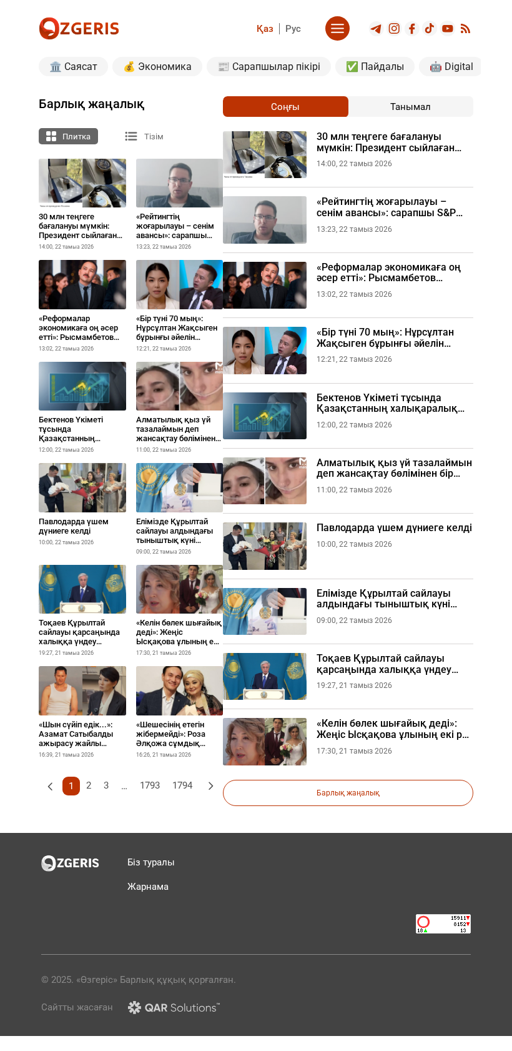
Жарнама (148, 886)
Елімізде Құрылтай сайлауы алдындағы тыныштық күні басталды (384, 599)
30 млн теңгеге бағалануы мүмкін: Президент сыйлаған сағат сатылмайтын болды (386, 142)
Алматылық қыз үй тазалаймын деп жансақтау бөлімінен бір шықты (394, 468)
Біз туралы (151, 862)
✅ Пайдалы (375, 66)
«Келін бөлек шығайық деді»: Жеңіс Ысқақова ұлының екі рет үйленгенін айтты (395, 729)
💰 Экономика (157, 66)
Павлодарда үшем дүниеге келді (394, 528)
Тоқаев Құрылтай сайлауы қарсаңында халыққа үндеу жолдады (384, 664)
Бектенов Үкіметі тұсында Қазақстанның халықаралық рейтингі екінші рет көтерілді (387, 403)
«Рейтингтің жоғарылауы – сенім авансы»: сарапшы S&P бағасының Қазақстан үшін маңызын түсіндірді (386, 207)
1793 (150, 785)
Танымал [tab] (410, 106)
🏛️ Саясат (73, 66)
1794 (182, 785)
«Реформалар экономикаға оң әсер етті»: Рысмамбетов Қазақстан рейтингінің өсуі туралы (389, 273)
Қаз (265, 28)
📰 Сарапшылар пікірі (268, 66)
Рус (293, 28)
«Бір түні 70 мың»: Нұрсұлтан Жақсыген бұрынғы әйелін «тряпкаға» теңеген (385, 338)
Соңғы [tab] (285, 106)
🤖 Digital (451, 66)
